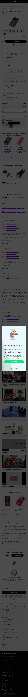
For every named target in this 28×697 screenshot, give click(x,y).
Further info (18, 365)
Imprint (11, 368)
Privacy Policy (16, 368)
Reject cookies (10, 365)
